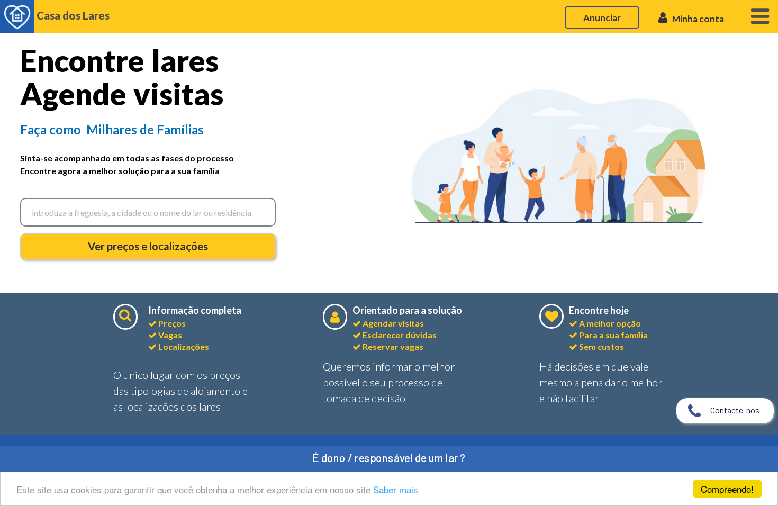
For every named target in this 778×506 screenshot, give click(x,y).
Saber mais (395, 489)
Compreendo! (727, 488)
